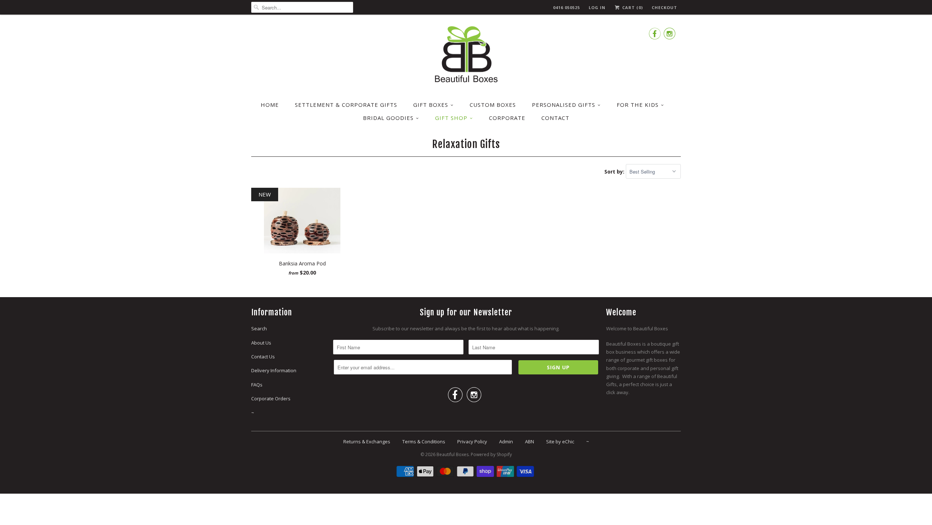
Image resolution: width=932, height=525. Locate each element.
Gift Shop (451, 117)
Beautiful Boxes (453, 454)
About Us (261, 342)
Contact (555, 117)
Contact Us (263, 356)
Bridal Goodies (388, 117)
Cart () (632, 7)
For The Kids (638, 104)
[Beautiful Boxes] (466, 56)
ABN (529, 441)
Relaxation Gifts (466, 144)
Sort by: (615, 171)
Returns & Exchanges (366, 441)
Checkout (664, 7)
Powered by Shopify (491, 454)
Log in (597, 7)
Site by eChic (560, 441)
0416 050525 (566, 7)
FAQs (256, 384)
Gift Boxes (430, 104)
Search (259, 328)
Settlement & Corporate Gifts (346, 104)
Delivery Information (273, 370)
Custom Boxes (493, 104)
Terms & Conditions (423, 441)
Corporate (507, 117)
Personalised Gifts (563, 104)
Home (270, 104)
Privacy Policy (472, 441)
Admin (506, 441)
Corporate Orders (271, 398)
